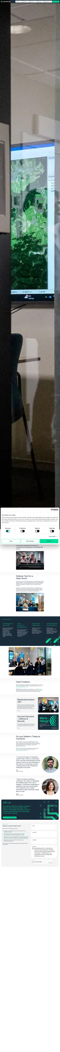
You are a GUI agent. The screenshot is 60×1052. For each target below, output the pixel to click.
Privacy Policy (39, 690)
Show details (52, 536)
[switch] (23, 531)
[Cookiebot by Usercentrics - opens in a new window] (52, 510)
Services (32, 1)
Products (24, 1)
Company (39, 1)
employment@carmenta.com (22, 686)
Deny (11, 541)
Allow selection (30, 541)
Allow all (49, 541)
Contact (54, 1)
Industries (17, 1)
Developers (47, 1)
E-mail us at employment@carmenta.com (9, 817)
